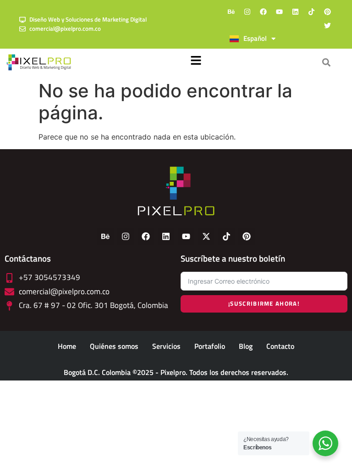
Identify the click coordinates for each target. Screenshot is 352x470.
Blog (246, 346)
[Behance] (231, 11)
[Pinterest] (328, 11)
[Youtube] (279, 11)
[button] (196, 62)
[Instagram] (247, 11)
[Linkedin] (295, 11)
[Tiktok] (312, 11)
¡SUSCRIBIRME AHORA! (264, 303)
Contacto (280, 346)
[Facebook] (263, 11)
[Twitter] (328, 25)
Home (67, 346)
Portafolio (209, 346)
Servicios (166, 346)
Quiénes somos (114, 346)
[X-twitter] (206, 236)
